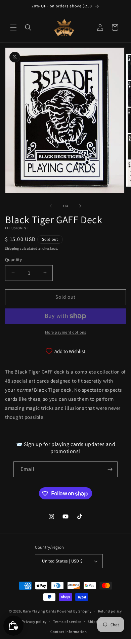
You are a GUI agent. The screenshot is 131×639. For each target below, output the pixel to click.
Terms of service (67, 621)
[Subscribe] (109, 469)
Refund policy (110, 611)
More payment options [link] (65, 332)
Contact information (68, 631)
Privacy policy (34, 621)
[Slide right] (80, 205)
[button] (13, 27)
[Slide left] (50, 205)
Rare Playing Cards (39, 611)
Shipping (12, 248)
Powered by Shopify (74, 611)
